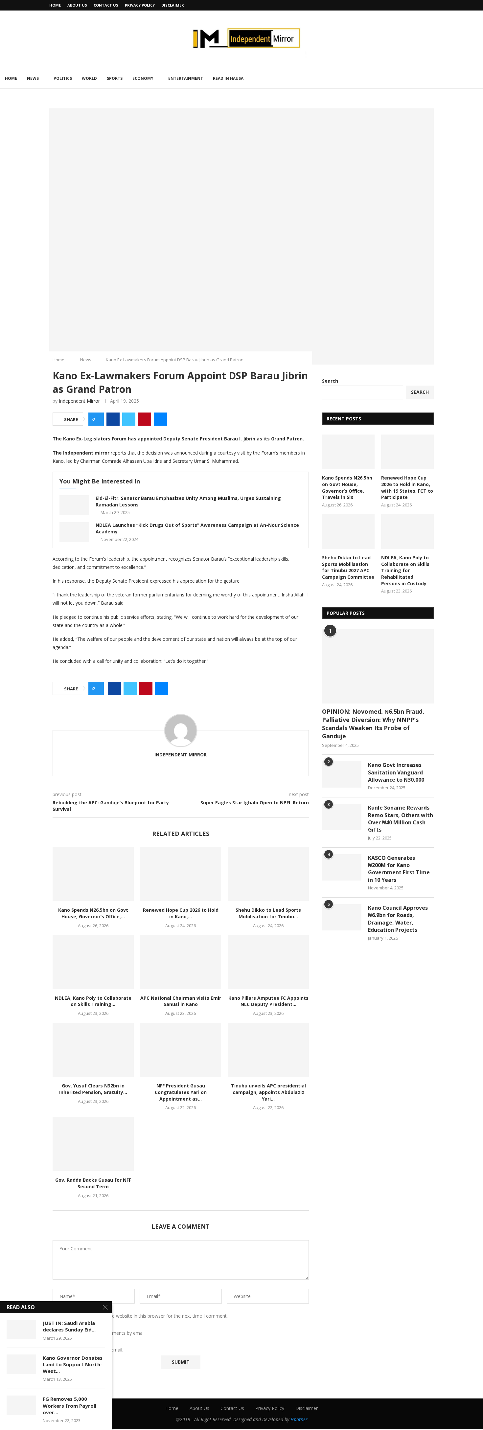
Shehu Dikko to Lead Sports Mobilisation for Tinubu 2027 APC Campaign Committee (348, 567)
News (33, 78)
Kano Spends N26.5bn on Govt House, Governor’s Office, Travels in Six (347, 487)
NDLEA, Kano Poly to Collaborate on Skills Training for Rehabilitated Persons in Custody (405, 570)
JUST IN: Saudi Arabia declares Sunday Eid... (69, 1326)
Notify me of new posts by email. (88, 1350)
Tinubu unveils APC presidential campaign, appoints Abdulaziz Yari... (268, 1092)
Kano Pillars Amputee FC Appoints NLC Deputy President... (268, 1001)
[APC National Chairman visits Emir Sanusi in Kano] (180, 962)
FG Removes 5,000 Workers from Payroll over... (69, 1406)
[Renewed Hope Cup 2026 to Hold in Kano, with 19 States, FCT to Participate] (180, 874)
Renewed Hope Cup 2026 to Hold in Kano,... (180, 913)
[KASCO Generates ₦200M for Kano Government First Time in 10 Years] (341, 867)
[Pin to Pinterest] (144, 419)
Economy (142, 78)
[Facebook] (417, 5)
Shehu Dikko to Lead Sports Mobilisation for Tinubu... (268, 913)
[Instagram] (432, 5)
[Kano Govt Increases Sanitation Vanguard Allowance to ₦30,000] (341, 774)
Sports (115, 78)
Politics (63, 78)
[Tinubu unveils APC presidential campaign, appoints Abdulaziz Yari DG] (268, 1050)
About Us (77, 5)
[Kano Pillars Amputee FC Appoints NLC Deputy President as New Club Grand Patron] (268, 962)
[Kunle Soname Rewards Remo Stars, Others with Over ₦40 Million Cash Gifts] (341, 817)
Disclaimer (172, 5)
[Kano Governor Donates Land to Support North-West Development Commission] (21, 1364)
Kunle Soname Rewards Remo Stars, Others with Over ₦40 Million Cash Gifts (400, 818)
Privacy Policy (140, 5)
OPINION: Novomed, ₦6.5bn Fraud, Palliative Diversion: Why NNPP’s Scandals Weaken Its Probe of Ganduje (373, 723)
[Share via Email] (160, 419)
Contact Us (106, 5)
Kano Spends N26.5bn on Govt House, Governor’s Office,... (93, 913)
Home (55, 5)
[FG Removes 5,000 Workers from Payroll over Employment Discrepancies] (21, 1405)
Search (330, 381)
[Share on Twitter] (128, 419)
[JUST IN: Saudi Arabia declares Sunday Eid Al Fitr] (21, 1329)
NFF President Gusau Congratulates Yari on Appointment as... (181, 1092)
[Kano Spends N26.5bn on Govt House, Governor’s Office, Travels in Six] (93, 874)
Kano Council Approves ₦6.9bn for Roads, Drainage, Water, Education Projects (398, 918)
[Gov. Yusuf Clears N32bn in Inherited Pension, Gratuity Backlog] (93, 1050)
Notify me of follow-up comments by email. (99, 1333)
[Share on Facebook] (113, 419)
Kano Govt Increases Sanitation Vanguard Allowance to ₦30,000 (396, 772)
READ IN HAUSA (228, 78)
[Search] (479, 78)
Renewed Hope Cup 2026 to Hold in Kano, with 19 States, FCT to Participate (407, 487)
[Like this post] (98, 419)
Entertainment (185, 78)
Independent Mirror (79, 401)
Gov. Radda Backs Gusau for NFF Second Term (93, 1183)
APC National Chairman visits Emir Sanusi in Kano (180, 1001)
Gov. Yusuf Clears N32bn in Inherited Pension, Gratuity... (93, 1089)
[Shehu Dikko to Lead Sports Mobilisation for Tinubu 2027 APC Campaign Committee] (268, 874)
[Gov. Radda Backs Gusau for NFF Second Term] (93, 1144)
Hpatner (299, 1419)
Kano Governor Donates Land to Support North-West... (73, 1364)
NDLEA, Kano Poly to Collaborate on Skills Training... (93, 1001)
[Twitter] (424, 5)
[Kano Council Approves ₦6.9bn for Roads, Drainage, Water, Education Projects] (341, 917)
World (89, 78)
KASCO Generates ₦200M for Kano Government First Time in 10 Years (399, 868)
